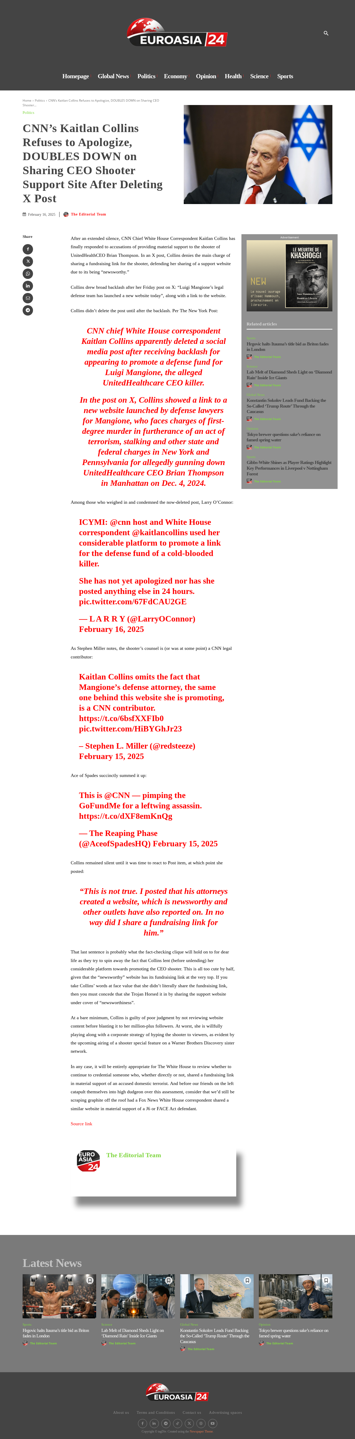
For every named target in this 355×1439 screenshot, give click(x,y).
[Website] (201, 1423)
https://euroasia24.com (122, 1163)
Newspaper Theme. (202, 1431)
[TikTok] (177, 1423)
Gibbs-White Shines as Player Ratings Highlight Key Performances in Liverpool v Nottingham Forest (289, 468)
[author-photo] (250, 356)
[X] (28, 261)
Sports (251, 338)
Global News (256, 395)
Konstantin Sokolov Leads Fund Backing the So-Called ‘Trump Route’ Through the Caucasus (286, 406)
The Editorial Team (88, 214)
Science (252, 366)
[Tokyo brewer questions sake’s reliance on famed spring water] (295, 1296)
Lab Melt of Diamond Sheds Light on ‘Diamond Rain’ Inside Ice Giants (132, 1333)
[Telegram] (28, 310)
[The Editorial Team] (66, 214)
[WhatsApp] (28, 274)
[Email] (28, 298)
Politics (40, 100)
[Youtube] (212, 1423)
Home (27, 100)
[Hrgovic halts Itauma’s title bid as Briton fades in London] (59, 1296)
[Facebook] (28, 249)
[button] (326, 33)
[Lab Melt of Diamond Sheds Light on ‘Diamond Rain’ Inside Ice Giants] (138, 1296)
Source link (81, 1123)
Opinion (252, 428)
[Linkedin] (28, 286)
